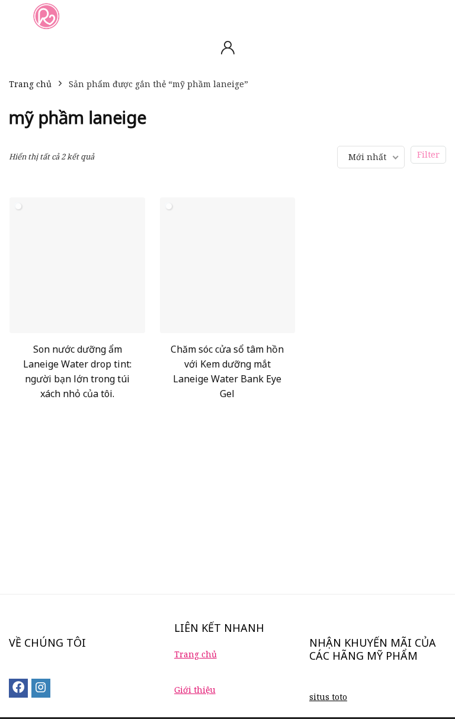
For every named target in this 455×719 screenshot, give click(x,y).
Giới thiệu (195, 689)
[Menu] (14, 15)
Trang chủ (30, 84)
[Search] (436, 15)
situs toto (328, 696)
